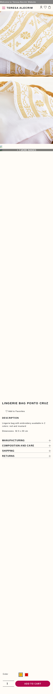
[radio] (20, 674)
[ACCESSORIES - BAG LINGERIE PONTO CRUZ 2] (26, 44)
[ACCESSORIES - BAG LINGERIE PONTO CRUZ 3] (26, 111)
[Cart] (49, 7)
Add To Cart (32, 684)
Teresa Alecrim (20, 7)
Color (5, 674)
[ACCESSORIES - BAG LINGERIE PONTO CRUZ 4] (26, 146)
